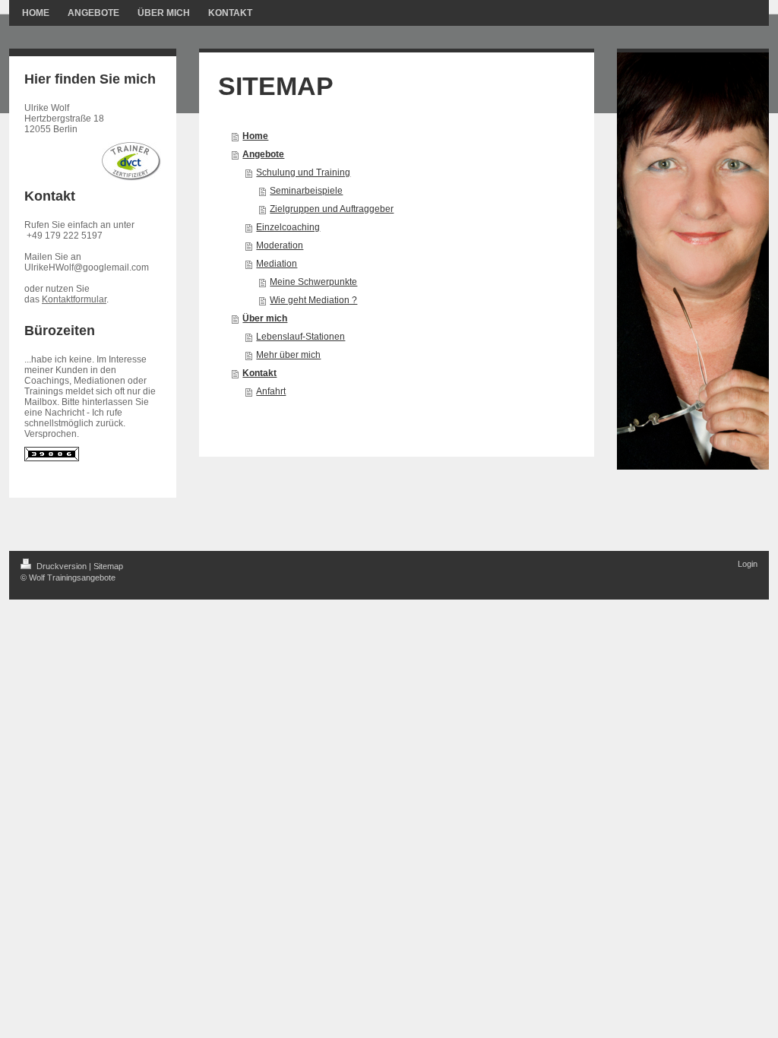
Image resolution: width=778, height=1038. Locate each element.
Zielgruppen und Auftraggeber (332, 209)
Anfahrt (271, 391)
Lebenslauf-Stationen (300, 336)
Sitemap (108, 566)
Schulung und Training (303, 172)
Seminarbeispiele (306, 190)
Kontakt (259, 373)
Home (255, 136)
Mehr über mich (288, 355)
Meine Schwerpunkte (313, 282)
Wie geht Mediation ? (313, 300)
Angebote (263, 154)
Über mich (264, 318)
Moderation (279, 245)
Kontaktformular (74, 299)
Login (747, 563)
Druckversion (61, 566)
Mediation (276, 263)
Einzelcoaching (288, 227)
